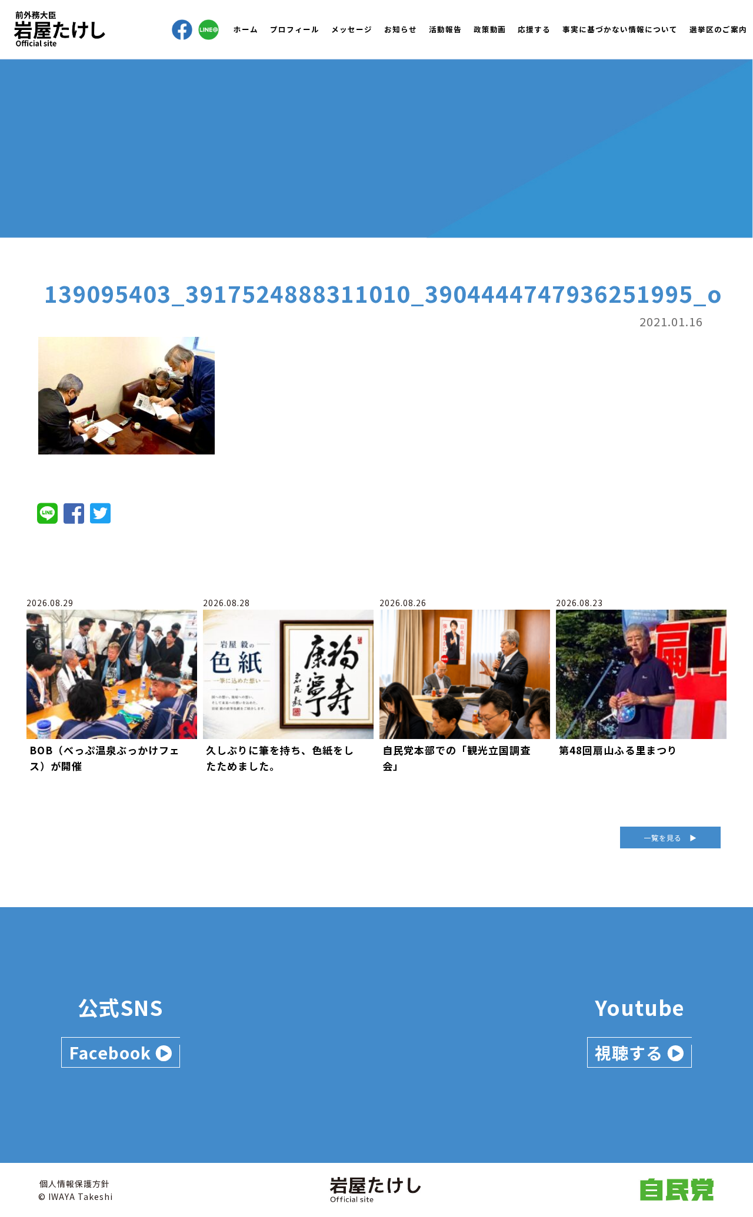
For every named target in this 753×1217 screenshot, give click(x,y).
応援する (534, 29)
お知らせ (400, 29)
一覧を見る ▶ (670, 837)
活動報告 (445, 29)
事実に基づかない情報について (620, 29)
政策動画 (490, 29)
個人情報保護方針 (74, 1183)
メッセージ (351, 29)
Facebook (112, 1052)
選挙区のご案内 (718, 29)
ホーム (246, 29)
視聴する (631, 1052)
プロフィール (294, 29)
